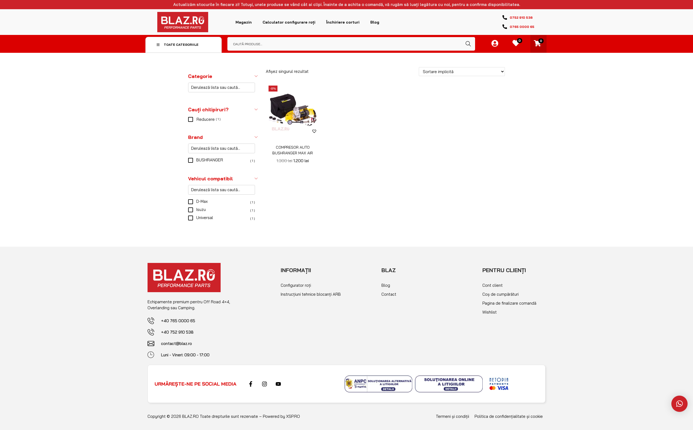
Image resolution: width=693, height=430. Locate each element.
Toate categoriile (181, 45)
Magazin (244, 22)
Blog (374, 22)
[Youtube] (278, 384)
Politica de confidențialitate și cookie (509, 416)
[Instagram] (264, 384)
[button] (314, 131)
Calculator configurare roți (289, 22)
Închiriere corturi (342, 22)
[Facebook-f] (250, 384)
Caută (468, 43)
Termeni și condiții (452, 416)
